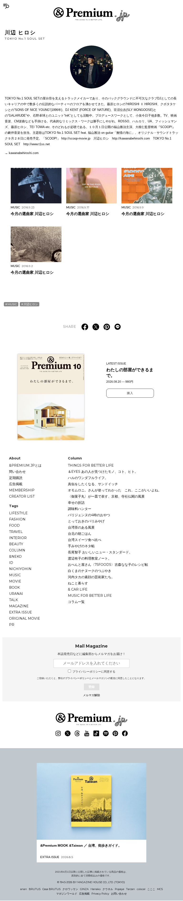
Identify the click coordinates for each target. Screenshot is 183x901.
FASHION (17, 519)
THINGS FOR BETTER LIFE (91, 465)
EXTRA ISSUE (20, 612)
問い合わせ (17, 471)
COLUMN (17, 550)
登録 (91, 687)
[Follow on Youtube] (87, 733)
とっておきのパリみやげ (86, 521)
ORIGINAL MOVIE (24, 618)
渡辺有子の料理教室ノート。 (89, 558)
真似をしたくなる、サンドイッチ (93, 484)
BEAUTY (16, 544)
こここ (151, 889)
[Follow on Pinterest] (115, 733)
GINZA (84, 889)
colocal (141, 889)
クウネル (107, 889)
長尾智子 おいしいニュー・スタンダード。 (100, 552)
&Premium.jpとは (25, 465)
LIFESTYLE (18, 513)
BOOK (14, 587)
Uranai (16, 594)
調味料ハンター (79, 509)
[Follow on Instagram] (58, 733)
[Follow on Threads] (77, 733)
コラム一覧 (76, 602)
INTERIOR (18, 538)
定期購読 (15, 478)
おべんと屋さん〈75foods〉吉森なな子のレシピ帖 (108, 564)
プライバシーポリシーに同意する (93, 671)
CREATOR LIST (22, 496)
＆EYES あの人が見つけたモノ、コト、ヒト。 (103, 471)
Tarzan (130, 889)
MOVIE (15, 581)
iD (11, 563)
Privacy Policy (100, 893)
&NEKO (15, 556)
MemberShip (22, 490)
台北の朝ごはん (79, 533)
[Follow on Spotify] (106, 733)
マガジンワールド (66, 893)
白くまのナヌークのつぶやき (89, 571)
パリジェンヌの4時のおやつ (89, 515)
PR (11, 625)
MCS (160, 889)
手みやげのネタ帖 (81, 546)
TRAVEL (16, 532)
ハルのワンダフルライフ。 (88, 478)
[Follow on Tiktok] (96, 733)
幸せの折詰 (76, 502)
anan (23, 889)
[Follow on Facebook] (125, 733)
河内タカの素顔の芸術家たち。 (91, 577)
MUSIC (12, 304)
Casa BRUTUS (51, 889)
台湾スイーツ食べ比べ (84, 540)
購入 (130, 393)
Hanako (96, 889)
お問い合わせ (119, 893)
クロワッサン (70, 889)
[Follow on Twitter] (67, 733)
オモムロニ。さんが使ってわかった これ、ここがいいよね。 (114, 490)
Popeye (119, 889)
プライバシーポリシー (77, 678)
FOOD (14, 525)
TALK (13, 600)
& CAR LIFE (77, 589)
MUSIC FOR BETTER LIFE (90, 595)
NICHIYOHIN (20, 569)
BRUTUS (35, 889)
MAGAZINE (19, 606)
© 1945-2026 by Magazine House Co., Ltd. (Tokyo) (91, 882)
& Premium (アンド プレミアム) (91, 14)
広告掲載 (15, 484)
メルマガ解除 (91, 695)
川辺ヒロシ (31, 304)
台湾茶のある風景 (81, 527)
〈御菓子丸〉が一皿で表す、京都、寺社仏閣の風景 (106, 496)
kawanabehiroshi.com (24, 153)
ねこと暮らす (78, 583)
